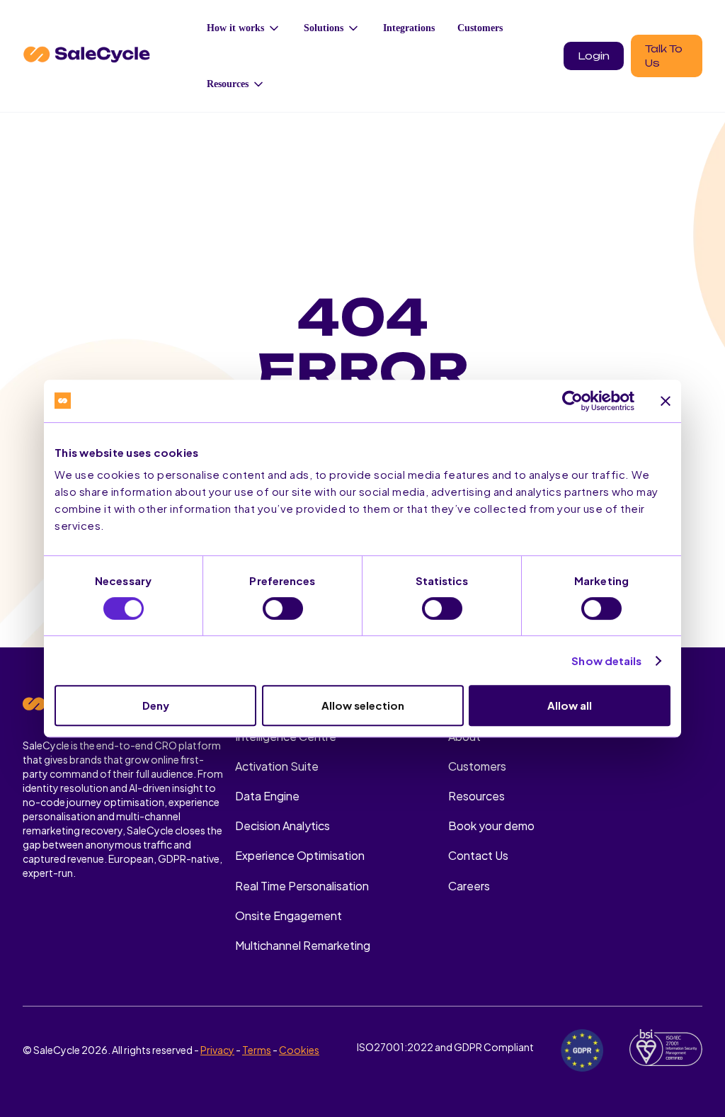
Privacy (217, 1049)
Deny (155, 705)
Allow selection (362, 705)
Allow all (569, 705)
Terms (256, 1049)
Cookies (299, 1049)
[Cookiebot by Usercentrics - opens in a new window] (572, 401)
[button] (243, 28)
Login (594, 56)
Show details (606, 660)
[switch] (283, 608)
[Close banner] (665, 401)
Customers (480, 28)
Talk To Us (664, 55)
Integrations (409, 28)
